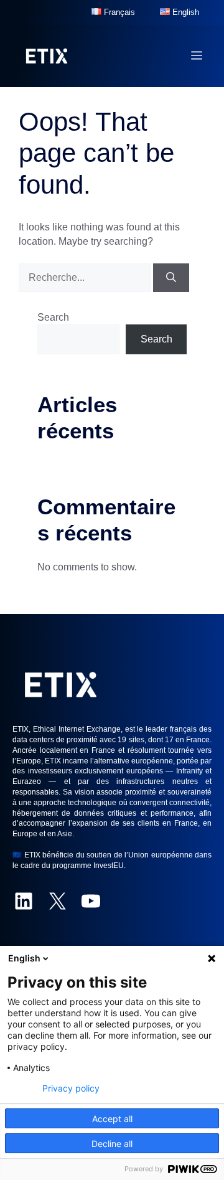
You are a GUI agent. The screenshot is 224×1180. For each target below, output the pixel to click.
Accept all (112, 1118)
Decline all (112, 1143)
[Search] (171, 277)
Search (53, 317)
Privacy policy (71, 1088)
